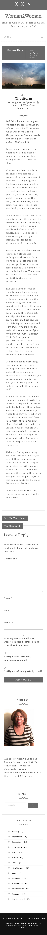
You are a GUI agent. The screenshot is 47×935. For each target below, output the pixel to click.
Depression (17, 847)
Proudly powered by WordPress (23, 923)
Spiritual (15, 894)
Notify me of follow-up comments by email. (17, 658)
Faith (23, 95)
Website (8, 623)
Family (15, 857)
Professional (17, 883)
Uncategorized (18, 899)
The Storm (23, 99)
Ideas (14, 873)
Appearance (17, 837)
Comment (10, 559)
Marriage (16, 878)
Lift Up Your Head (14, 518)
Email (8, 610)
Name (8, 598)
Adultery (15, 832)
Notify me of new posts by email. (23, 671)
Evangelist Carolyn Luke (22, 102)
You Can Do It (12, 526)
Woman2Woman (23, 16)
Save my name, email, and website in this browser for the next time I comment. (22, 641)
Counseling (17, 842)
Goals (14, 863)
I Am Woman (17, 868)
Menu (7, 36)
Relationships (18, 889)
